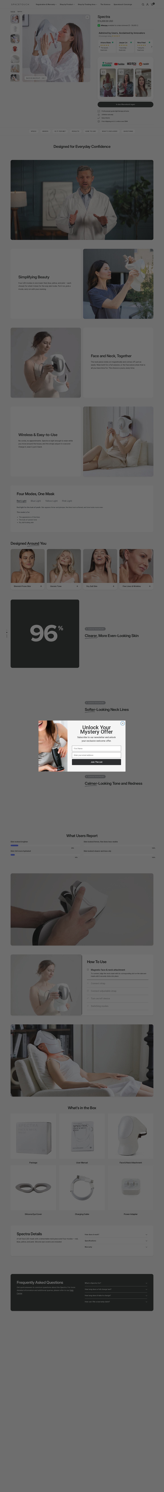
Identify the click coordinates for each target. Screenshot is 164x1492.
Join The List (96, 762)
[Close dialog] (123, 723)
